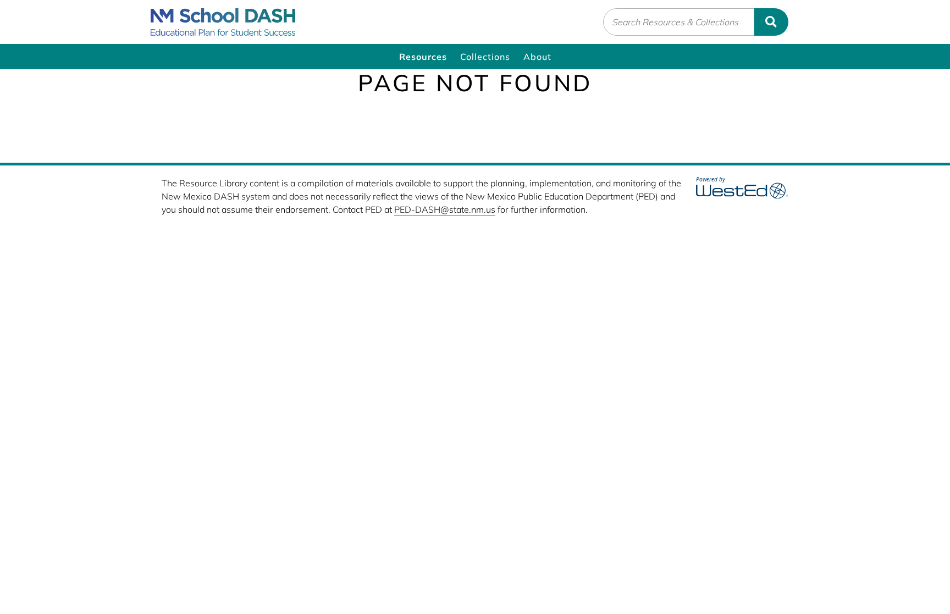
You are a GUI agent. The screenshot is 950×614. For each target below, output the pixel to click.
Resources (423, 56)
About (537, 56)
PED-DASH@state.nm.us (444, 209)
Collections (485, 56)
